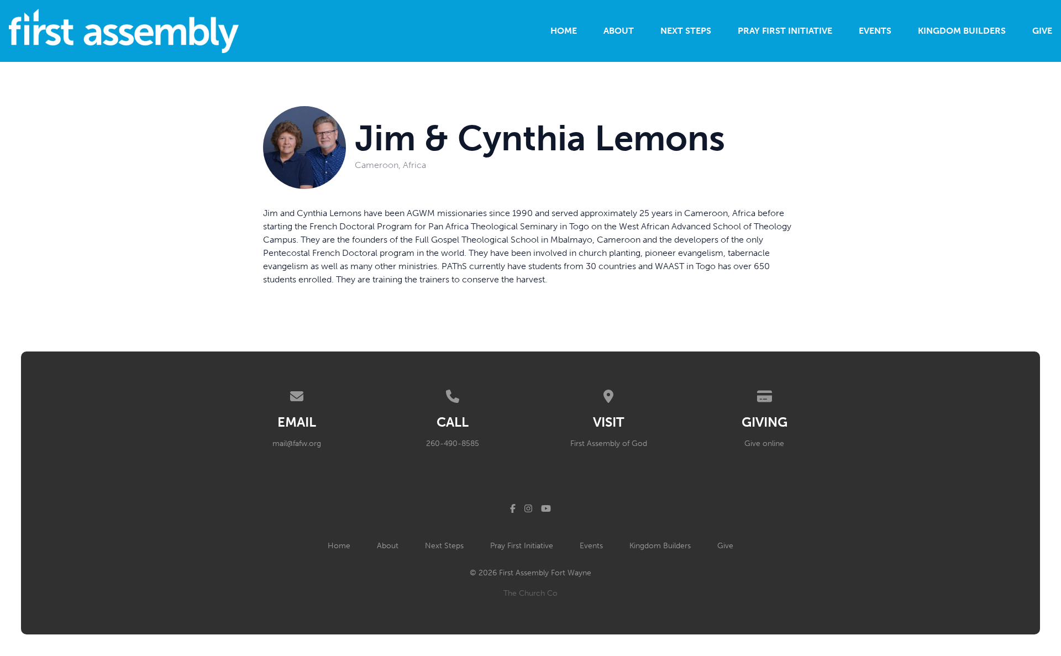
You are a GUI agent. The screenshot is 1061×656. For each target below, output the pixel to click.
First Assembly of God (608, 443)
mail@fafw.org (296, 443)
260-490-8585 (452, 443)
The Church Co (530, 593)
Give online (764, 443)
